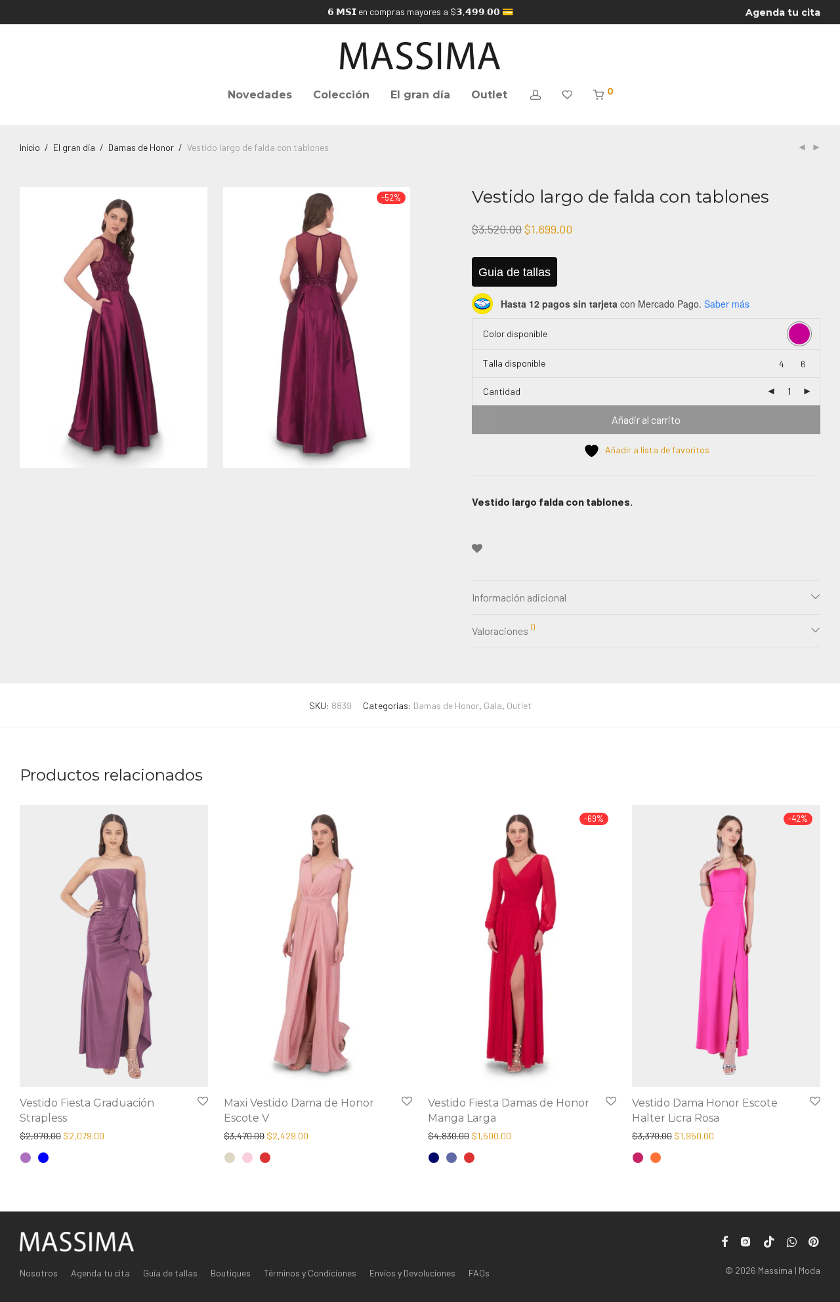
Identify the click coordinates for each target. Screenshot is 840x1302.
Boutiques (231, 1272)
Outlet (489, 95)
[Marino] (434, 1157)
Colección (341, 95)
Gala (493, 705)
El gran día (420, 95)
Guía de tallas (170, 1272)
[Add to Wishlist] (477, 548)
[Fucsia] (638, 1157)
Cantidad (501, 391)
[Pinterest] (814, 1240)
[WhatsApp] (792, 1240)
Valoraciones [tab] (504, 629)
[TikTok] (769, 1240)
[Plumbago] (451, 1157)
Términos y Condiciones (310, 1272)
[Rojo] (265, 1157)
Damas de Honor (141, 147)
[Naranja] (655, 1157)
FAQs (479, 1272)
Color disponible (515, 333)
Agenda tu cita (783, 12)
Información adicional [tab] (519, 597)
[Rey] (43, 1157)
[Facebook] (724, 1240)
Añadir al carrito (646, 419)
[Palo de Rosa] (247, 1157)
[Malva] (25, 1157)
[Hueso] (229, 1157)
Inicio (30, 147)
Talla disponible (514, 363)
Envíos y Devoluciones (412, 1272)
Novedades (260, 95)
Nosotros (39, 1272)
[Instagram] (745, 1240)
